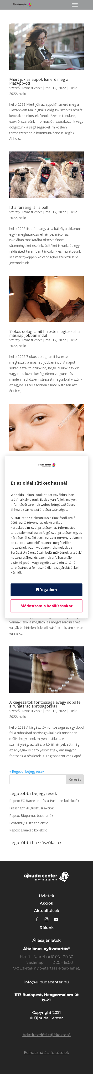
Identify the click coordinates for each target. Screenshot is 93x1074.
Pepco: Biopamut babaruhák (31, 815)
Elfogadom (46, 589)
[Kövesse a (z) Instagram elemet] (46, 919)
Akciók (46, 903)
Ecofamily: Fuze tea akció (28, 823)
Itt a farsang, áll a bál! (28, 207)
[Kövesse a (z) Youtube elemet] (56, 919)
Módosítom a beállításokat (47, 606)
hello (22, 93)
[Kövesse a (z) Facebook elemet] (37, 919)
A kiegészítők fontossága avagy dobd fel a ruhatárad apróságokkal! (45, 704)
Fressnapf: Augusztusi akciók (31, 808)
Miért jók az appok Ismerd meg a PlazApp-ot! (38, 81)
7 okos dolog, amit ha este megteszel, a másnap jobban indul (44, 333)
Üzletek (46, 896)
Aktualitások (46, 910)
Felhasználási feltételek (46, 1052)
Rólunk (47, 927)
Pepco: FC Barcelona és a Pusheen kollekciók (44, 800)
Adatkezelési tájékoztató (46, 1035)
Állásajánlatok (46, 940)
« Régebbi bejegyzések (26, 771)
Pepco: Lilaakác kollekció (28, 830)
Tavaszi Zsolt (31, 88)
